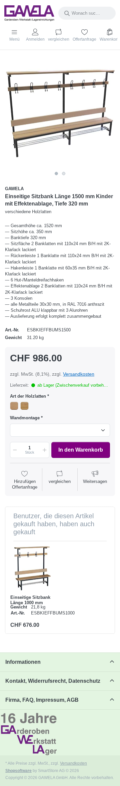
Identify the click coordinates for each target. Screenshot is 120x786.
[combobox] (87, 13)
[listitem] (60, 113)
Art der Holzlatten (28, 396)
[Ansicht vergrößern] (60, 113)
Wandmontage (25, 417)
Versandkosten (78, 374)
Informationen (23, 662)
